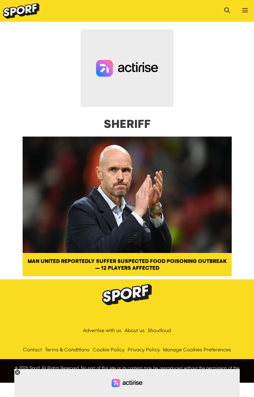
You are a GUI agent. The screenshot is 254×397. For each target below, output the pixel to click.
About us (135, 330)
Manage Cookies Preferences (197, 350)
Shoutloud (159, 330)
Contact (32, 350)
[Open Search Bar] (227, 11)
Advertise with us (102, 330)
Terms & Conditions (67, 350)
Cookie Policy (109, 350)
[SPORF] (21, 11)
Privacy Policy (144, 350)
